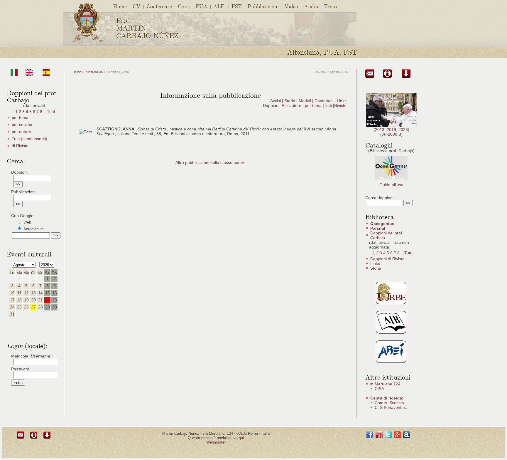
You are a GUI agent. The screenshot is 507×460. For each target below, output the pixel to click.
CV (137, 6)
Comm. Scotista (389, 402)
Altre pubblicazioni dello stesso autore (210, 162)
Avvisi (275, 100)
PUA (201, 6)
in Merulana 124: (386, 384)
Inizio (77, 72)
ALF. (219, 6)
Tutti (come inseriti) (29, 138)
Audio (311, 6)
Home (120, 6)
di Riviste (20, 145)
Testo (330, 6)
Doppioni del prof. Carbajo (386, 235)
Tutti (328, 105)
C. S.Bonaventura (391, 407)
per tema (20, 117)
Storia (289, 100)
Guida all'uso (391, 184)
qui (241, 438)
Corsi (184, 6)
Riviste (340, 105)
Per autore (291, 105)
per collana (22, 124)
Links (342, 100)
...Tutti (49, 111)
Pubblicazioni (263, 6)
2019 (391, 129)
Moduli (305, 100)
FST (236, 6)
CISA (379, 388)
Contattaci (324, 100)
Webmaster (216, 442)
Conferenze (159, 6)
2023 (403, 129)
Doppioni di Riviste (387, 258)
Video (291, 6)
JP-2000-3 (391, 134)
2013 (379, 129)
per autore (21, 131)
